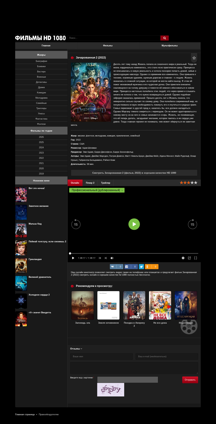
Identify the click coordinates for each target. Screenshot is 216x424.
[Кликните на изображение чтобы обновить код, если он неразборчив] (110, 395)
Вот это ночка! (37, 188)
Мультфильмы (170, 45)
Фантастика (41, 118)
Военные (41, 77)
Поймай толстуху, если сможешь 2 (47, 241)
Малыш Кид (35, 223)
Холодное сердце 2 (39, 294)
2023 (41, 152)
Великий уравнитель (40, 277)
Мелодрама (41, 98)
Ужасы (41, 113)
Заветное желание (38, 206)
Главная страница (25, 414)
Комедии (41, 92)
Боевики (41, 66)
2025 (41, 142)
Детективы (41, 82)
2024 (41, 147)
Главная (46, 45)
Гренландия (35, 259)
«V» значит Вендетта (40, 312)
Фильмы (108, 45)
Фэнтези (41, 124)
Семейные (41, 103)
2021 (41, 163)
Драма (41, 87)
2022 (41, 158)
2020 (41, 168)
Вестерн (41, 71)
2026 (41, 137)
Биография (41, 61)
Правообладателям (49, 414)
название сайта (40, 38)
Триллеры (41, 108)
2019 (41, 173)
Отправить (190, 380)
